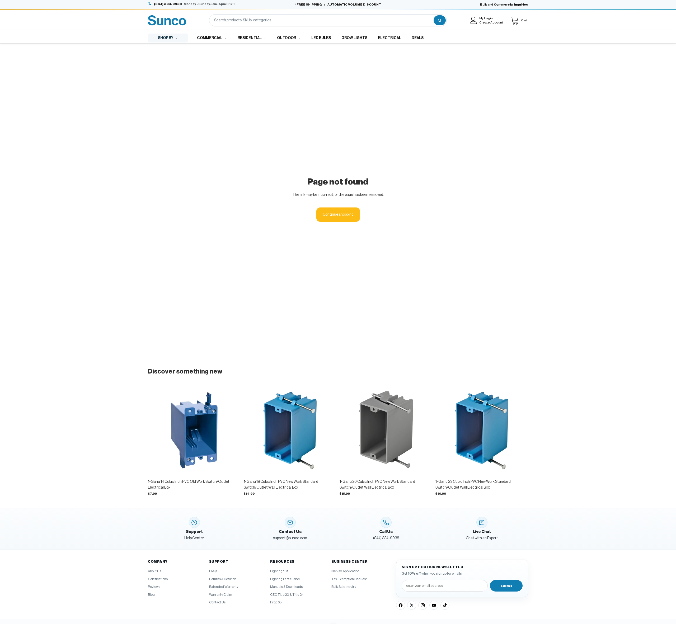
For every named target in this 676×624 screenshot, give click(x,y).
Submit (506, 585)
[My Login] (473, 20)
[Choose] (232, 468)
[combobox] (321, 20)
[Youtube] (433, 605)
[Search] (440, 20)
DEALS (418, 38)
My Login (486, 18)
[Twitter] (411, 605)
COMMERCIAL (209, 38)
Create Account (491, 22)
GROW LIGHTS (354, 38)
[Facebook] (400, 605)
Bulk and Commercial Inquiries (504, 4)
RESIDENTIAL (250, 38)
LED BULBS (321, 38)
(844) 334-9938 (168, 4)
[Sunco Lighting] (167, 20)
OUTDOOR (286, 38)
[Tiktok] (444, 605)
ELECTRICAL (389, 38)
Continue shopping (338, 214)
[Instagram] (422, 605)
